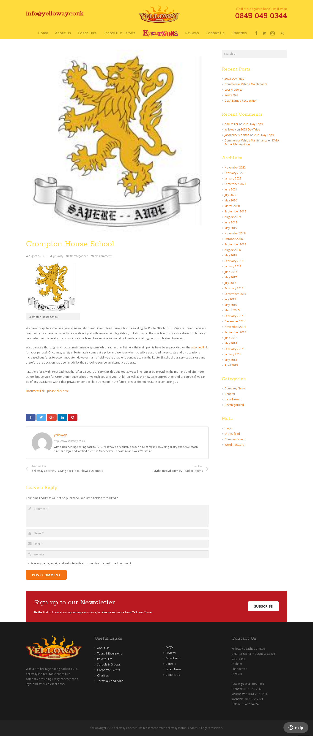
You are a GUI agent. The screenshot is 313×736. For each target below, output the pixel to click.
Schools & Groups (109, 664)
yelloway (58, 256)
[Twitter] (264, 33)
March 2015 (232, 310)
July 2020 (230, 195)
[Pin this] (72, 417)
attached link (199, 347)
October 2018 (234, 239)
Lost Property (233, 90)
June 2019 (231, 222)
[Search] (282, 33)
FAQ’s (169, 647)
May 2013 (231, 360)
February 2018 (234, 261)
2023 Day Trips (234, 79)
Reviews (171, 653)
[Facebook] (256, 33)
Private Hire (104, 659)
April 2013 (231, 365)
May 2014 (231, 343)
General (230, 394)
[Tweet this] (41, 417)
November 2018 (235, 233)
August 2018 (233, 250)
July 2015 (230, 299)
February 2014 (234, 349)
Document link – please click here (47, 391)
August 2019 (233, 217)
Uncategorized (79, 256)
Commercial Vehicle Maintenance (246, 84)
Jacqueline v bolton (237, 135)
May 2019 (231, 228)
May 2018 (231, 255)
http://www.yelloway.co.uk (69, 441)
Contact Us (173, 675)
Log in (228, 428)
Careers (171, 664)
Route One (231, 95)
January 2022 (233, 178)
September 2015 (235, 294)
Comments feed (235, 439)
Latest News (173, 669)
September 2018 (235, 244)
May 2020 (231, 200)
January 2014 (233, 354)
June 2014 (231, 338)
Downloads (173, 658)
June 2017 (231, 272)
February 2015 (234, 316)
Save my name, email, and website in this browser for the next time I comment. (81, 563)
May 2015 (231, 305)
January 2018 (233, 266)
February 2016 (234, 288)
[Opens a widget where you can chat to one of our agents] (295, 728)
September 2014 (235, 332)
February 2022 (234, 173)
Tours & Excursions (109, 653)
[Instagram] (273, 33)
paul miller (231, 124)
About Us (103, 648)
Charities (103, 675)
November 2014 (235, 327)
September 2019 (235, 211)
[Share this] (31, 417)
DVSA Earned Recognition (241, 101)
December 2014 (235, 321)
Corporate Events (108, 670)
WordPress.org (234, 445)
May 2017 (231, 277)
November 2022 (235, 167)
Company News (235, 388)
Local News (232, 399)
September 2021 (235, 184)
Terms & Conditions (110, 681)
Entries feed (232, 434)
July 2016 (230, 283)
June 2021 (231, 189)
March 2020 (232, 206)
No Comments (103, 256)
